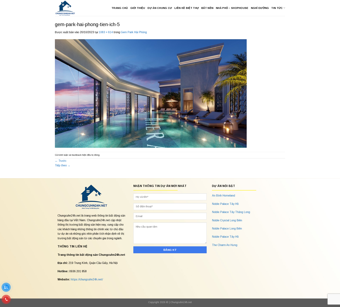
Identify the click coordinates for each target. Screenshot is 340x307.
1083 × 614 (106, 32)
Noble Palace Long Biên (227, 228)
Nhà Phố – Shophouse (232, 8)
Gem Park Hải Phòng (134, 32)
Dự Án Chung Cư (160, 8)
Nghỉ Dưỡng (260, 8)
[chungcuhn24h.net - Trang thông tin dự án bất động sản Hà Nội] (67, 8)
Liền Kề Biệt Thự (186, 8)
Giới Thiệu (137, 8)
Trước (60, 160)
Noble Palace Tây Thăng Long (231, 212)
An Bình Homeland (223, 195)
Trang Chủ (120, 8)
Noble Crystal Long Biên (227, 220)
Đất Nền (207, 8)
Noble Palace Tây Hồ (225, 203)
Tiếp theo (62, 165)
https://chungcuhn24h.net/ (87, 279)
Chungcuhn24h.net (181, 302)
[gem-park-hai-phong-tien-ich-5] (151, 93)
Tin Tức (277, 8)
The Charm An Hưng (224, 245)
